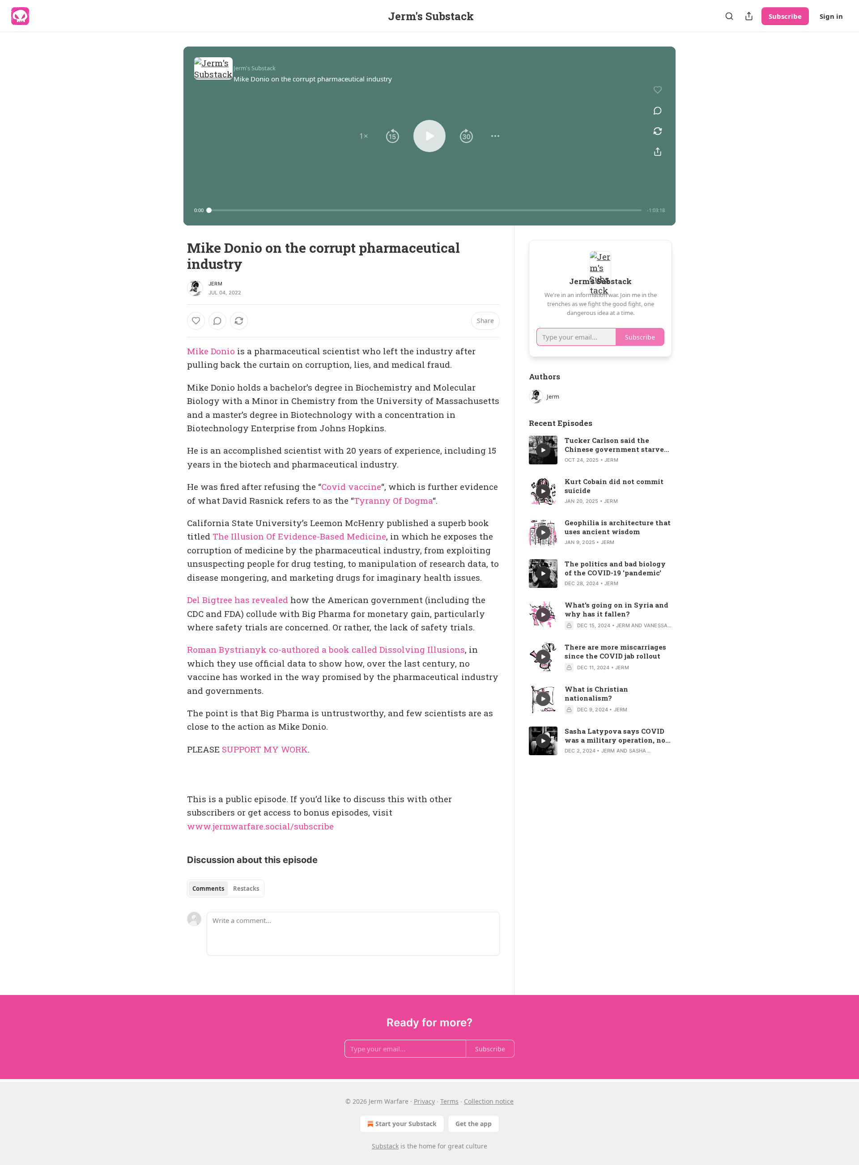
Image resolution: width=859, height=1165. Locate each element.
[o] (543, 450)
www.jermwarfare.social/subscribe (260, 826)
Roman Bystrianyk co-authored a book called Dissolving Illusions (326, 649)
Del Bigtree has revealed (237, 599)
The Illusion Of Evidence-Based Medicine (299, 536)
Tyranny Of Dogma (393, 500)
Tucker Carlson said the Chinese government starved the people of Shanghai (616, 445)
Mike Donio (211, 351)
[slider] (425, 210)
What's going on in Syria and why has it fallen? (616, 609)
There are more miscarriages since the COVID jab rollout (615, 651)
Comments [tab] (208, 888)
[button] (363, 136)
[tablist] (225, 888)
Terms (449, 1101)
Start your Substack (406, 1123)
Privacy (424, 1101)
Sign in (831, 16)
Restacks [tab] (246, 888)
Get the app (473, 1123)
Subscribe (785, 16)
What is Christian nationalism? (596, 693)
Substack (385, 1146)
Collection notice (489, 1101)
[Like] (196, 321)
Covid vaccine (351, 486)
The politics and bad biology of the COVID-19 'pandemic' (615, 568)
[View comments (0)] (658, 110)
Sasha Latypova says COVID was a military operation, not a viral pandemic (616, 735)
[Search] (729, 16)
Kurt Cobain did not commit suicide (614, 486)
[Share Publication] (749, 16)
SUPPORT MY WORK (265, 749)
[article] (600, 450)
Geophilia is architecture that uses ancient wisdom (618, 527)
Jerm (215, 284)
